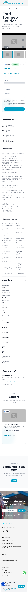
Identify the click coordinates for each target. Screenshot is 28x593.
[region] (14, 429)
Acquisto (4, 9)
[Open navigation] (24, 3)
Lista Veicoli (5, 567)
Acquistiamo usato (7, 572)
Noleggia (5, 570)
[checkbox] (4, 103)
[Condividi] (23, 64)
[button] (3, 584)
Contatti (4, 578)
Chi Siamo (5, 575)
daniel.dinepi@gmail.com (10, 382)
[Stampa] (20, 64)
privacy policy (12, 515)
